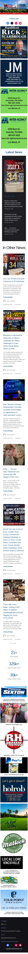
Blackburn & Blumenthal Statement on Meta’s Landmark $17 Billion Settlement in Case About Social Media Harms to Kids (13, 203)
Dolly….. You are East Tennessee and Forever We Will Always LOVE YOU (11, 229)
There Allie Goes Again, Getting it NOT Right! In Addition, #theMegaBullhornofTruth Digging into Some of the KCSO (13, 611)
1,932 (14, 643)
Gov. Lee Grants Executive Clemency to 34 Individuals (13, 174)
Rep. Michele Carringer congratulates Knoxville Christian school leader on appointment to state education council (13, 217)
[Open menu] (14, 13)
